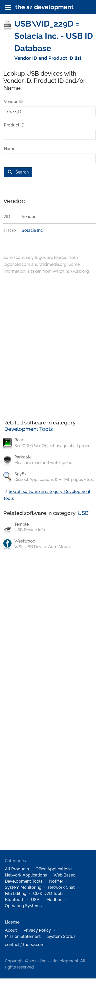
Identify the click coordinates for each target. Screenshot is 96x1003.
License (12, 922)
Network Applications (26, 875)
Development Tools (28, 429)
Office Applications (54, 869)
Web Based (65, 875)
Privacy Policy (37, 930)
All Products (17, 869)
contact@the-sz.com (25, 944)
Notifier (56, 881)
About (11, 930)
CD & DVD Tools (48, 893)
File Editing (15, 893)
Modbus (54, 899)
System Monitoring (23, 887)
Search (18, 172)
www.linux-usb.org (71, 271)
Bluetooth (14, 899)
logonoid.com (16, 264)
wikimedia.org (53, 264)
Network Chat (61, 887)
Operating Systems (23, 905)
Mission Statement (23, 936)
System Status (61, 936)
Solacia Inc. (33, 230)
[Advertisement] (48, 347)
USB (83, 513)
